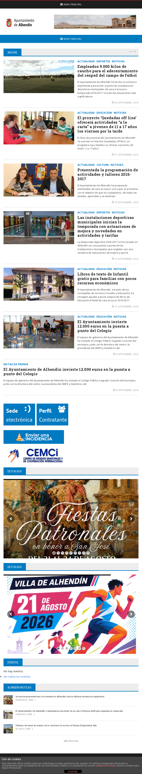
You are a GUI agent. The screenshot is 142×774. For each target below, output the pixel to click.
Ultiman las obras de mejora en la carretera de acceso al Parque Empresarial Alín (56, 725)
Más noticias (71, 741)
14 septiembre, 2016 (126, 258)
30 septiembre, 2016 (126, 102)
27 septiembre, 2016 (126, 154)
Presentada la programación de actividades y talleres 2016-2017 (107, 174)
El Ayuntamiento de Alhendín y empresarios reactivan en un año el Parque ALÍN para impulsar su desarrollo (69, 710)
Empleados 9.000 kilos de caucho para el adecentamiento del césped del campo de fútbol (107, 71)
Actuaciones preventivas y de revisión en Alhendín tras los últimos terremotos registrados (60, 696)
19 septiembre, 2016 (126, 202)
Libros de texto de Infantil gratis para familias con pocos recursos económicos (106, 278)
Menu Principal (72, 4)
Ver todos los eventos (17, 676)
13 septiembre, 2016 (126, 306)
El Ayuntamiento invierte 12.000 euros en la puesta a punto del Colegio (103, 326)
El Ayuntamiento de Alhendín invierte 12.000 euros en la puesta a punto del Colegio (67, 371)
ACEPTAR (72, 771)
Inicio (131, 51)
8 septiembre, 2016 (127, 354)
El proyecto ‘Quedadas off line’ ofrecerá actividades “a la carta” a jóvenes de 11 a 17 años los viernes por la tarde (107, 124)
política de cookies (105, 765)
